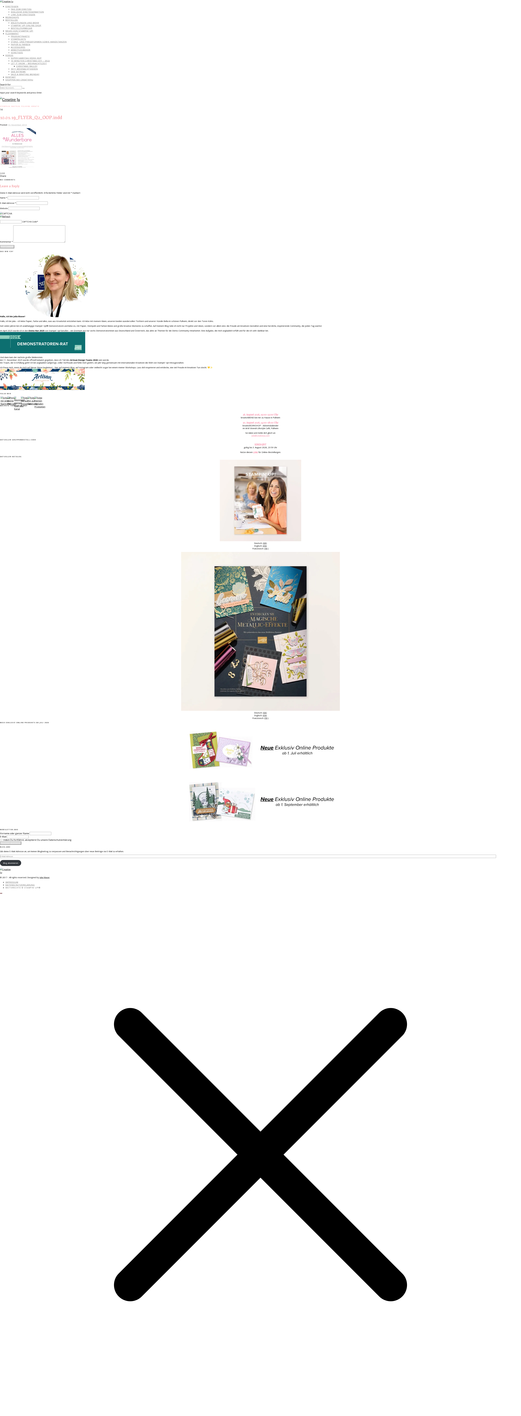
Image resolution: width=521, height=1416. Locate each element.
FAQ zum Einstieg (21, 9)
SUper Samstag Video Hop (26, 58)
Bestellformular (21, 28)
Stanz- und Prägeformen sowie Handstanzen (39, 41)
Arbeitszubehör (20, 50)
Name (3, 197)
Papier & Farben (20, 44)
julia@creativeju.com (260, 435)
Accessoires (18, 47)
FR (266, 548)
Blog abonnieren (10, 863)
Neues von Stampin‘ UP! (19, 31)
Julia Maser (45, 877)
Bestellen (11, 20)
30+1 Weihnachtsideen (24, 69)
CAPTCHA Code (29, 221)
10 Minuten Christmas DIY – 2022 (30, 60)
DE (264, 543)
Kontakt (10, 77)
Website (4, 208)
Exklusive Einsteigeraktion (27, 12)
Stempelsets (18, 39)
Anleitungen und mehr (25, 22)
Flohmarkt (12, 33)
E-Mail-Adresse (8, 203)
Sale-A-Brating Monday (25, 74)
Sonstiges (17, 52)
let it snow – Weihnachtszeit (29, 63)
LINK (255, 452)
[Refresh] (5, 216)
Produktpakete (20, 36)
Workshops (12, 17)
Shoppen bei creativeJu (19, 79)
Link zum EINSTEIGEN (23, 14)
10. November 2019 (17, 124)
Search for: (5, 84)
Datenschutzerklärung (20, 885)
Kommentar (6, 241)
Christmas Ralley (26, 66)
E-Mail (3, 836)
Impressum (11, 882)
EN (264, 545)
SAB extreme (18, 71)
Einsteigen (11, 6)
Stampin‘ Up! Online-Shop (26, 25)
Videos (9, 55)
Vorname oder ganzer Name (14, 833)
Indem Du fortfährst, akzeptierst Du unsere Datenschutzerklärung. (37, 839)
